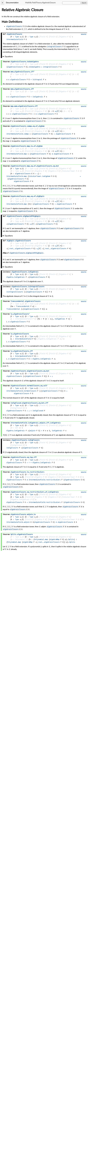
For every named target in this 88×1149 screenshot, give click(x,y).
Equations (9, 56)
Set (16, 428)
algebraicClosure (14, 26)
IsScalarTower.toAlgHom (39, 176)
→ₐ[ (56, 111)
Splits (71, 539)
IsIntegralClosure (14, 292)
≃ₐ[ (56, 201)
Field (42, 37)
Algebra (62, 37)
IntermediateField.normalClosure (21, 391)
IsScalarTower (68, 171)
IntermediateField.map (16, 154)
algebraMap (54, 539)
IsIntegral (37, 79)
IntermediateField (14, 39)
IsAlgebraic (38, 97)
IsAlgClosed (16, 408)
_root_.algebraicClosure (19, 248)
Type (17, 37)
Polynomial (20, 539)
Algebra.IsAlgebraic (15, 277)
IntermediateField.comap (17, 134)
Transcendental (23, 306)
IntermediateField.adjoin (18, 522)
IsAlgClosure (12, 448)
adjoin (32, 431)
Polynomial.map (41, 539)
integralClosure (54, 47)
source (83, 34)
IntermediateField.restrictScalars (45, 480)
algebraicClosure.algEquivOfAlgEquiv (26, 253)
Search (84, 3)
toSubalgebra (34, 67)
